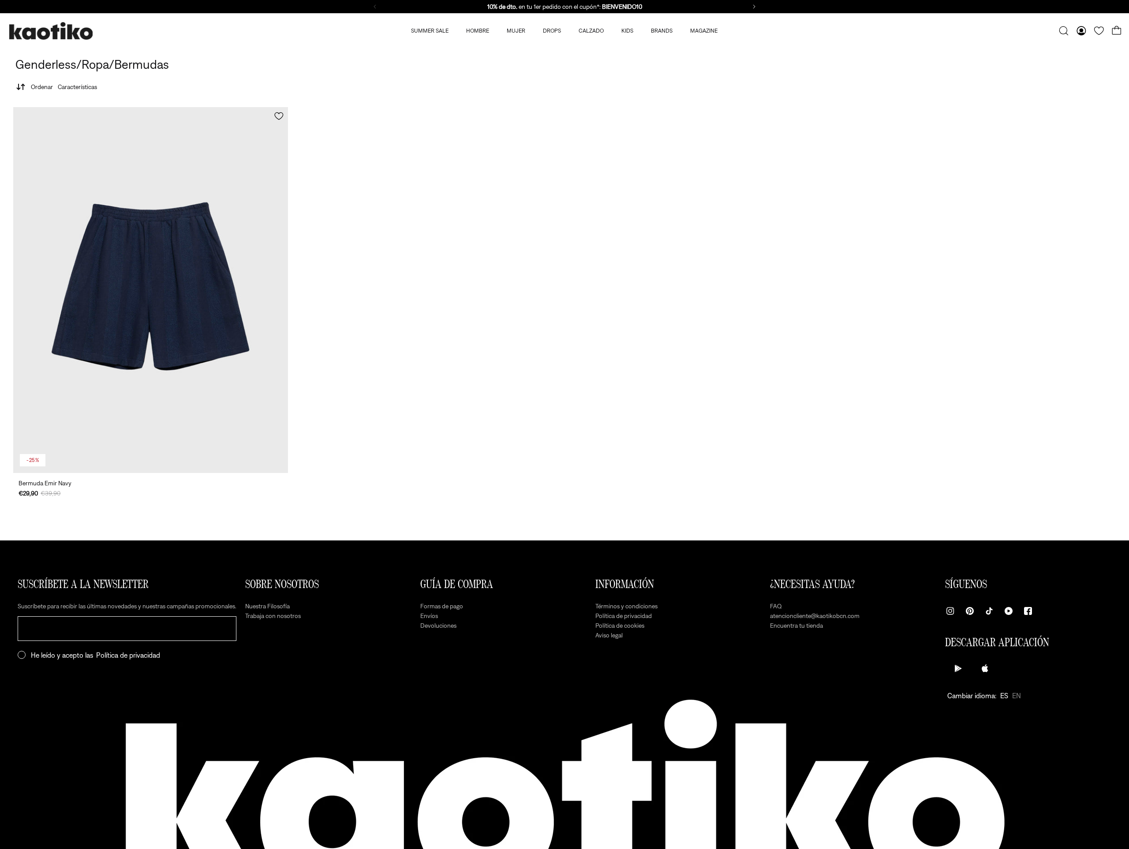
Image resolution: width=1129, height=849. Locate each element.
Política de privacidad (128, 655)
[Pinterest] (969, 611)
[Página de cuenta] (1081, 31)
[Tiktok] (989, 611)
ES (1004, 696)
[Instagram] (950, 611)
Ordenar (64, 86)
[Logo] (51, 31)
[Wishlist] (1099, 31)
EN (1016, 696)
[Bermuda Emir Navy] (150, 290)
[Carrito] (1116, 31)
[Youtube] (1008, 611)
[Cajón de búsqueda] (1064, 31)
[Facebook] (1028, 611)
